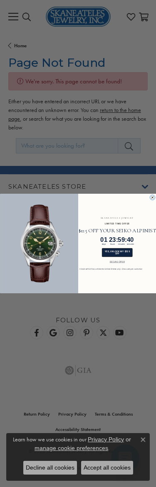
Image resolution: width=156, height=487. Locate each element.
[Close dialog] (152, 197)
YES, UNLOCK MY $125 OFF (116, 252)
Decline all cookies (50, 467)
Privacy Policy (106, 439)
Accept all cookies (107, 467)
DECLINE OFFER (116, 262)
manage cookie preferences (71, 448)
